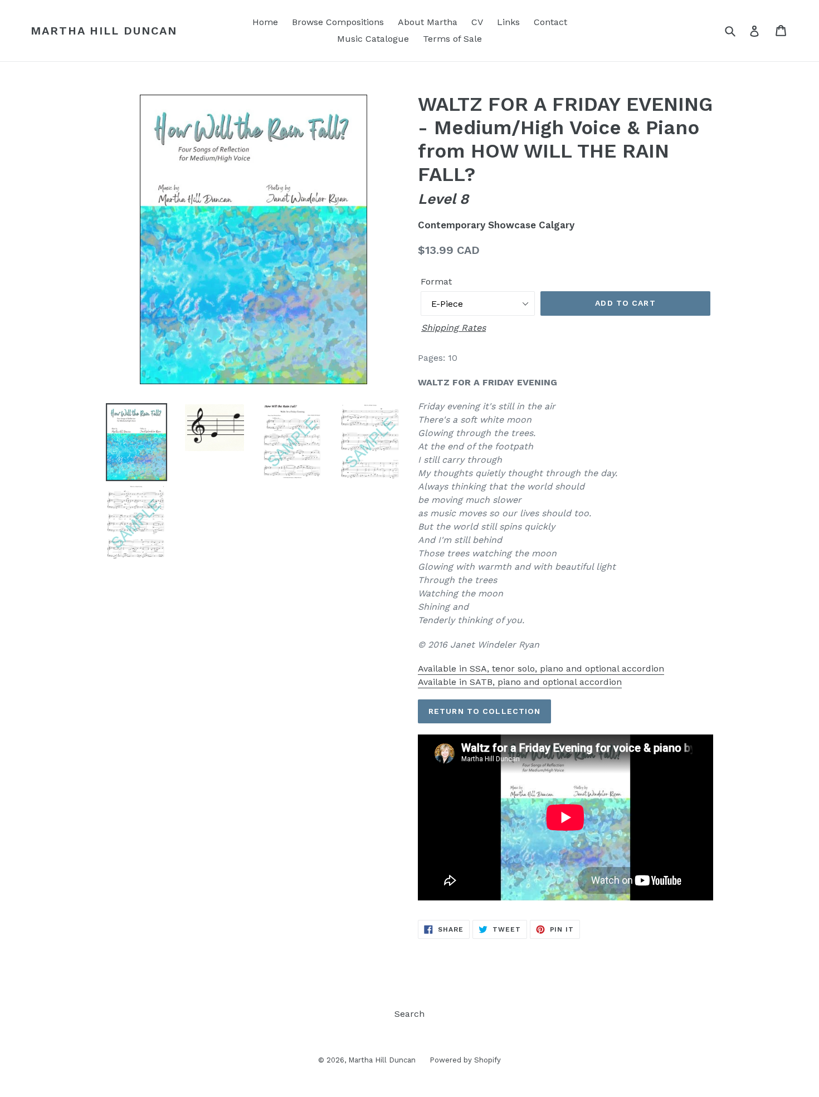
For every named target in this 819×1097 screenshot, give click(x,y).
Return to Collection (484, 711)
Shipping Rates (453, 327)
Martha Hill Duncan (104, 30)
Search (409, 1013)
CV (477, 22)
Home (265, 22)
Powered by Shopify (465, 1060)
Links (508, 22)
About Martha (427, 22)
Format (436, 281)
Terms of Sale (452, 38)
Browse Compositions (338, 22)
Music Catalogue (373, 38)
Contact (550, 22)
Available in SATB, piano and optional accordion (520, 682)
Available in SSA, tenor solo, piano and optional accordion (541, 668)
